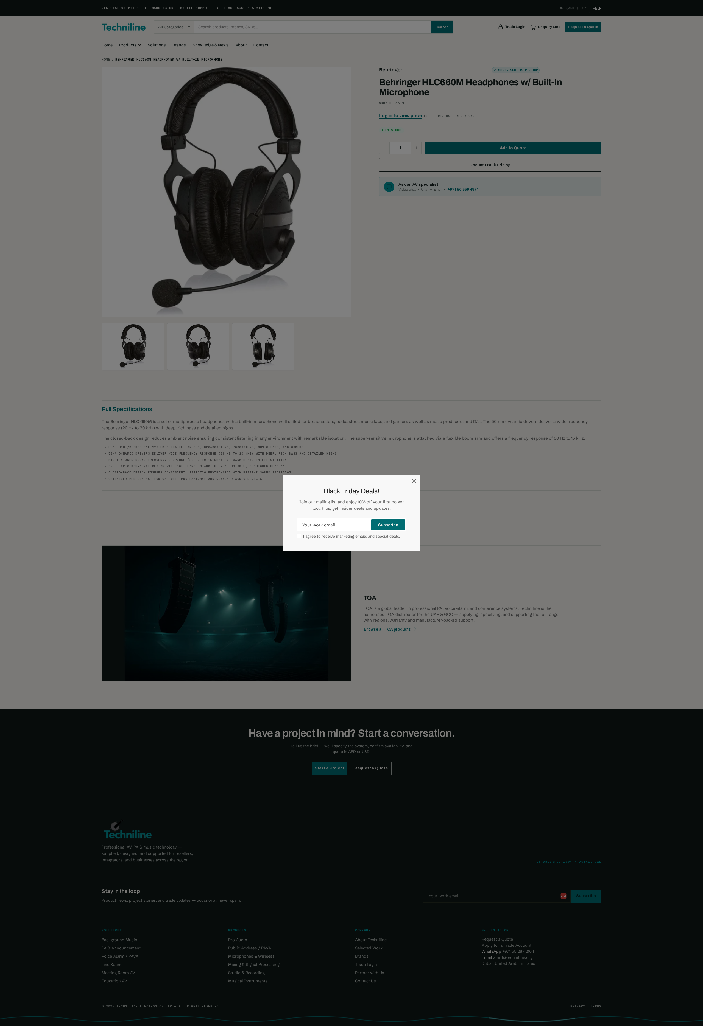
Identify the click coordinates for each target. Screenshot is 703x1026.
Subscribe (388, 525)
